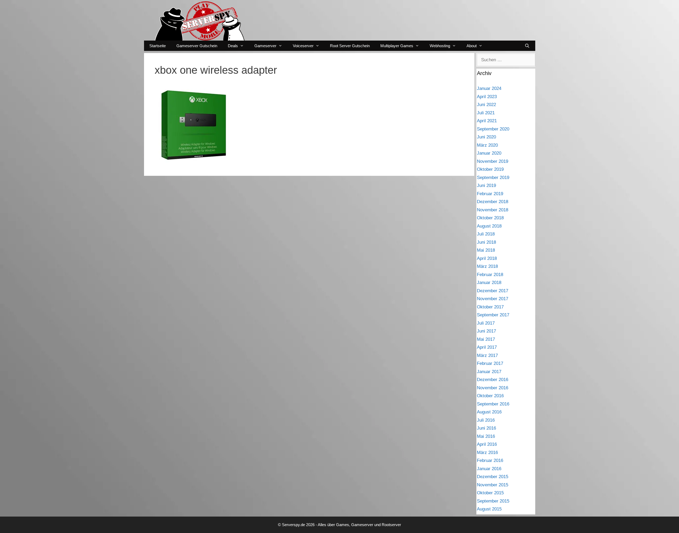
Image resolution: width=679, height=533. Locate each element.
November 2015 (492, 484)
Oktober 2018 (490, 217)
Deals (233, 45)
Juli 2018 (486, 234)
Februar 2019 (490, 193)
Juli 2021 (486, 112)
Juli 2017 (486, 323)
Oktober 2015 (490, 492)
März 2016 (487, 452)
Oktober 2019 (490, 169)
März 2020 (487, 145)
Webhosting (440, 45)
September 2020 (493, 129)
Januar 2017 (489, 371)
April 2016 (487, 444)
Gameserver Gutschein (196, 45)
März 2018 (487, 266)
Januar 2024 (489, 88)
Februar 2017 (490, 363)
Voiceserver (303, 45)
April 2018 (487, 258)
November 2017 (492, 298)
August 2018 (489, 226)
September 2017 (493, 314)
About (472, 45)
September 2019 (493, 177)
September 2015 (493, 501)
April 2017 (487, 347)
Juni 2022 (486, 104)
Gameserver (265, 45)
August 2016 (489, 411)
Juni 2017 (486, 331)
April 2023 (487, 96)
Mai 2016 (486, 436)
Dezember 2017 (492, 290)
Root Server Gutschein (350, 45)
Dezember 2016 (492, 379)
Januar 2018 (489, 282)
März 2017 (487, 355)
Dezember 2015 (492, 476)
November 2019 (492, 161)
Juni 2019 (486, 185)
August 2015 (489, 509)
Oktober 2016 (490, 395)
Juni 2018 (486, 242)
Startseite (157, 45)
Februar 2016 (490, 460)
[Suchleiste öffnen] (527, 46)
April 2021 (487, 120)
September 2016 (493, 404)
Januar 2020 (489, 153)
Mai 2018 (486, 250)
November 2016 (492, 387)
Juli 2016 (486, 420)
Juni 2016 (486, 428)
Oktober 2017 (490, 306)
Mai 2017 (486, 339)
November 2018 (492, 209)
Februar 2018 (490, 274)
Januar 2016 (489, 468)
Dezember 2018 (492, 201)
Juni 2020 (486, 136)
